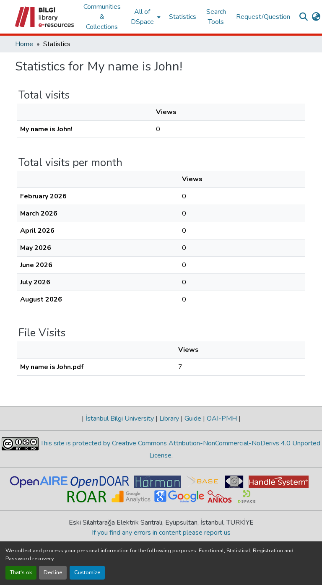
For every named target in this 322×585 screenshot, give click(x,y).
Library (169, 418)
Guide (193, 418)
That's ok (21, 572)
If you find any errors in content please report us (161, 532)
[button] (45, 16)
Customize (87, 572)
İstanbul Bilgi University (120, 418)
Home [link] (24, 44)
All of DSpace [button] (142, 16)
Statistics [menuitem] (182, 16)
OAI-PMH (222, 418)
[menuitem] (145, 17)
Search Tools (216, 16)
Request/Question (263, 16)
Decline (53, 572)
